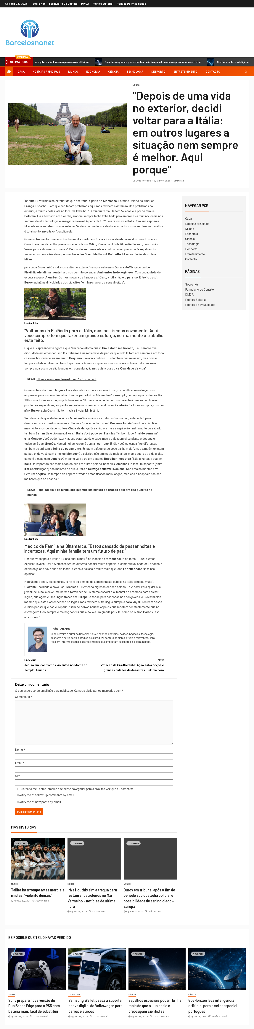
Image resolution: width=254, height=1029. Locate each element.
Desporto (158, 71)
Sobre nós (39, 3)
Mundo (73, 71)
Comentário (23, 697)
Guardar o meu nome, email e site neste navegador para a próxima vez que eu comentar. (76, 789)
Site (17, 776)
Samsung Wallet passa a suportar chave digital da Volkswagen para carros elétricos (95, 1006)
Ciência (113, 71)
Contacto (213, 71)
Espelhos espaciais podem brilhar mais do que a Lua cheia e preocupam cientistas (124, 61)
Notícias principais (46, 71)
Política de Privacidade (131, 3)
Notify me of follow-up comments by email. (46, 795)
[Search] (246, 71)
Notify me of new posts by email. (39, 802)
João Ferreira (143, 180)
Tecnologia (135, 71)
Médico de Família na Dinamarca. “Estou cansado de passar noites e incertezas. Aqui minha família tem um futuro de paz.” (89, 548)
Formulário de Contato (63, 3)
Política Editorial (102, 3)
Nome (20, 749)
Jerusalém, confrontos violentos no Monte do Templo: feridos (55, 665)
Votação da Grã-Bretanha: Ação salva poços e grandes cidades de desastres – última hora (132, 665)
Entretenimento (185, 71)
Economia (93, 71)
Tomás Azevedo (41, 1016)
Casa (21, 71)
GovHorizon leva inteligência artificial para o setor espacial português (212, 1006)
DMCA (85, 3)
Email (19, 763)
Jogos (11, 994)
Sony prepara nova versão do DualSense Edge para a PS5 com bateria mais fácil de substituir (34, 1006)
